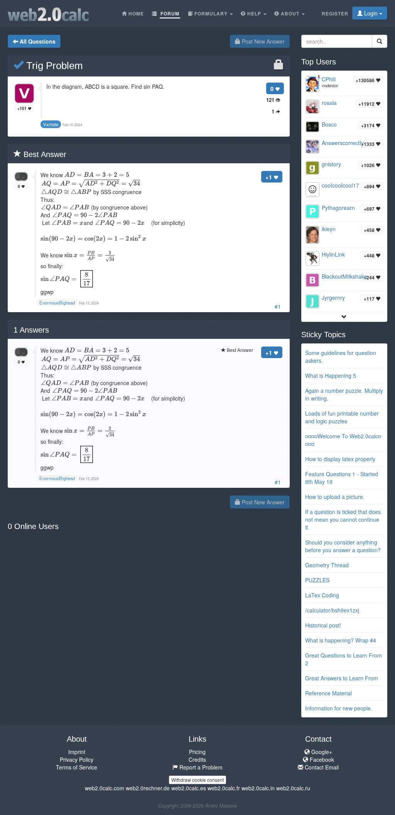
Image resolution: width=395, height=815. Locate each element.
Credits (197, 759)
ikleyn (329, 229)
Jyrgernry (333, 297)
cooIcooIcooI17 (340, 185)
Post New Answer (262, 41)
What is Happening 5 (330, 375)
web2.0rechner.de (148, 788)
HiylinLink (333, 254)
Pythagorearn (338, 207)
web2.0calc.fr (224, 788)
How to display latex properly (340, 459)
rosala (329, 103)
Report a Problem (200, 767)
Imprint (76, 752)
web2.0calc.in (258, 788)
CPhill (329, 79)
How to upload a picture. (335, 496)
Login (371, 13)
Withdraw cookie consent (197, 779)
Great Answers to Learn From (341, 678)
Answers (31, 330)
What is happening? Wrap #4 (340, 640)
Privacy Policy (76, 759)
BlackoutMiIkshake (344, 276)
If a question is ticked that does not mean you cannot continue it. (343, 519)
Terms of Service (76, 767)
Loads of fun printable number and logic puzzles (342, 417)
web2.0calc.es (188, 788)
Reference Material (328, 693)
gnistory (331, 164)
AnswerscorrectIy (343, 143)
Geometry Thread (327, 565)
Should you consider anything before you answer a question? (343, 546)
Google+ (321, 752)
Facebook (321, 759)
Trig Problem (53, 65)
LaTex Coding (322, 595)
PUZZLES (317, 580)
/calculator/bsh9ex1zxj (332, 610)
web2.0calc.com (104, 788)
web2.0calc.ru (293, 788)
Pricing (197, 752)
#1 (278, 306)
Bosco (329, 124)
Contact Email (321, 767)
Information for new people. (338, 708)
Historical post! (323, 625)
